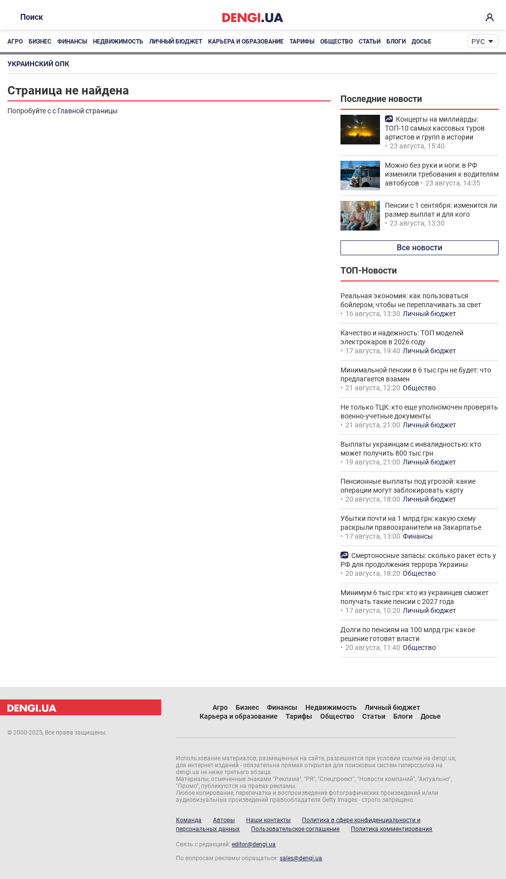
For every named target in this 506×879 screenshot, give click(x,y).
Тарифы (302, 41)
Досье (421, 41)
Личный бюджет (175, 41)
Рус (478, 42)
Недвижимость (118, 41)
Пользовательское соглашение (295, 829)
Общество (336, 41)
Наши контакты (268, 820)
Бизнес (40, 41)
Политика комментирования (391, 829)
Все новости (419, 247)
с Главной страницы (85, 111)
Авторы (224, 820)
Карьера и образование (246, 41)
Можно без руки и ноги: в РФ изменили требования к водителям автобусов (442, 174)
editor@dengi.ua (254, 844)
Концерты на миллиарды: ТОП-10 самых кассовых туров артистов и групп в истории (435, 128)
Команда (189, 820)
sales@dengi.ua (301, 858)
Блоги (396, 41)
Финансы (72, 41)
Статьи (369, 41)
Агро (15, 41)
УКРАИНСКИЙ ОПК (38, 64)
